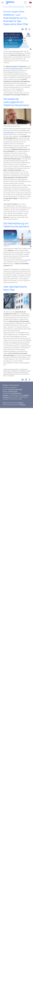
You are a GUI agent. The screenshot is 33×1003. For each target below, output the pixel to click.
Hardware (5, 395)
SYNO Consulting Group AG (14, 68)
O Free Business (8, 132)
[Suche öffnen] (25, 2)
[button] (22, 29)
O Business (25, 395)
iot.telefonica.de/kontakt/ (15, 389)
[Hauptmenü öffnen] (2, 2)
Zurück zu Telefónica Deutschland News (13, 7)
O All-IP (27, 260)
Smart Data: (6, 397)
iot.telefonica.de (12, 391)
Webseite (20, 402)
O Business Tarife (16, 393)
